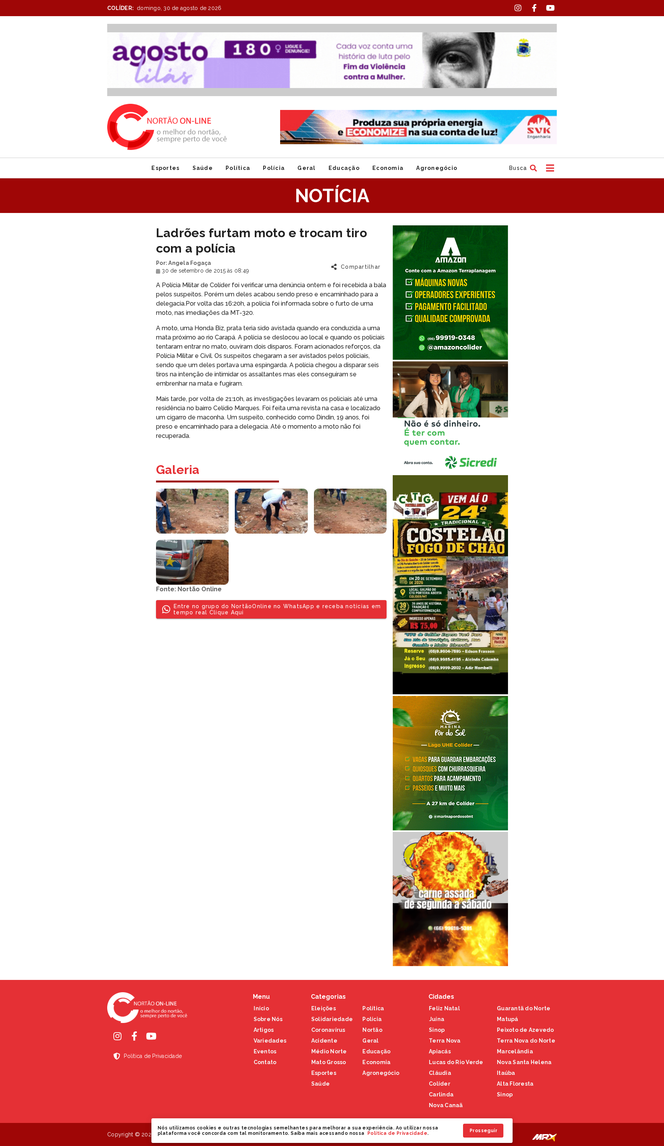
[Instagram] (117, 1036)
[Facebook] (134, 1036)
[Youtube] (151, 1036)
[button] (522, 168)
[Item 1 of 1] (332, 60)
